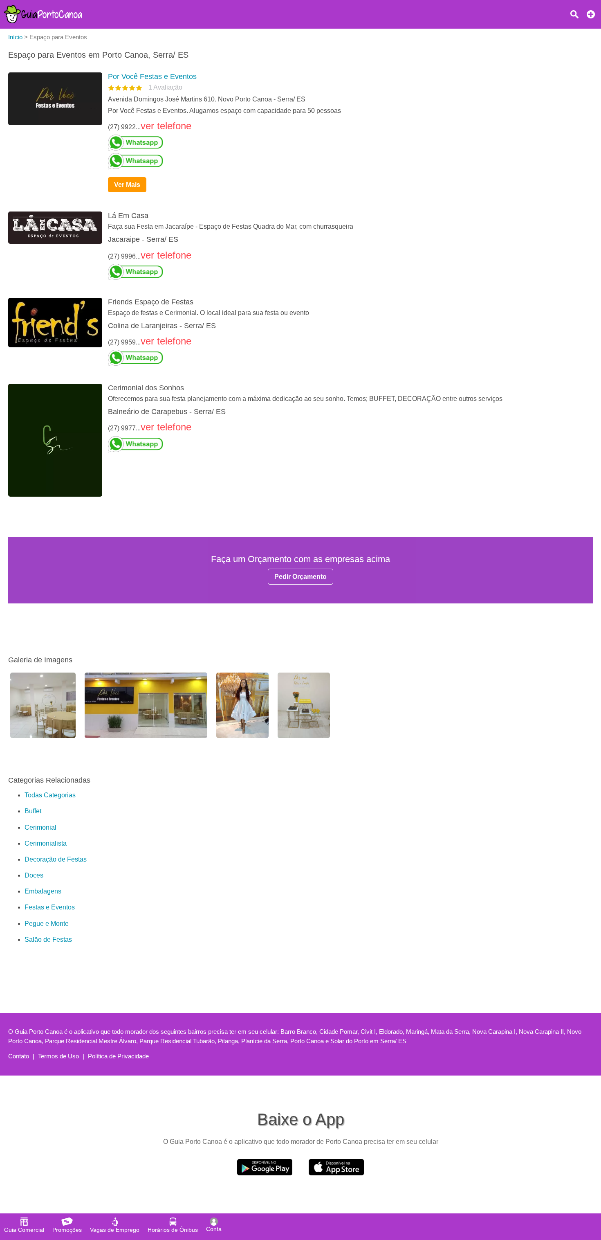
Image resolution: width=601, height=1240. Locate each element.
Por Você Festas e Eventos (152, 76)
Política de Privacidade (118, 1056)
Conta (214, 1229)
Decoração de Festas (56, 859)
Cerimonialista (46, 843)
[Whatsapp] (347, 143)
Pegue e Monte (47, 923)
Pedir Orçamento (300, 576)
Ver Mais (127, 184)
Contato (18, 1056)
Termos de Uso (58, 1056)
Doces (34, 875)
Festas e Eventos (50, 907)
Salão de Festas (48, 939)
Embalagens (43, 891)
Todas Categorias (50, 795)
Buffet (33, 811)
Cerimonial (40, 827)
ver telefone (166, 125)
